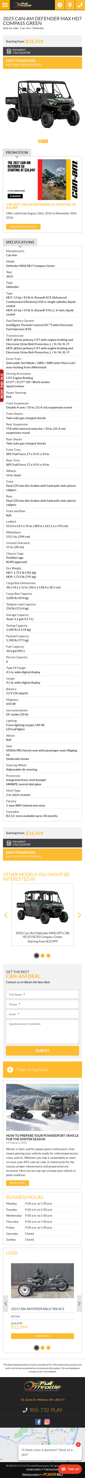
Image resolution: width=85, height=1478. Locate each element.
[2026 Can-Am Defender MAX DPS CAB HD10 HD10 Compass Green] (42, 907)
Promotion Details (23, 226)
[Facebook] (38, 1422)
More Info (42, 1336)
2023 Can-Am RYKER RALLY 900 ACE (37, 1309)
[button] (5, 915)
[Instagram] (47, 1422)
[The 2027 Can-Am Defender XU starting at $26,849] (42, 179)
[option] (42, 914)
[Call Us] (80, 5)
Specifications (20, 242)
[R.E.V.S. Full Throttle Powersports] (32, 5)
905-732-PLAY (45, 1410)
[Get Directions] (70, 5)
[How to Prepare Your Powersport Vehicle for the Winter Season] (42, 1107)
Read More (17, 1183)
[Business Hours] (60, 5)
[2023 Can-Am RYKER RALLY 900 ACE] (42, 1280)
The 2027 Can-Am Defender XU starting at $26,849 (41, 206)
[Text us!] (70, 1470)
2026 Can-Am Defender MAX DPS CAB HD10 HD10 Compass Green (42, 935)
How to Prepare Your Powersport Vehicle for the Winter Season (42, 1137)
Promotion (17, 152)
